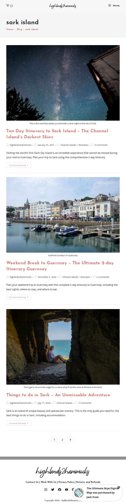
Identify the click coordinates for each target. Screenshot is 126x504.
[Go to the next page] (70, 440)
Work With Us (48, 482)
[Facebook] (60, 490)
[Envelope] (80, 490)
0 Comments (101, 144)
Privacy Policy (66, 482)
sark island (31, 29)
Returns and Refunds (88, 482)
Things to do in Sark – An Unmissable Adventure (58, 395)
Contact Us (32, 482)
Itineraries (83, 144)
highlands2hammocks (21, 144)
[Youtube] (66, 490)
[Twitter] (53, 490)
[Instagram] (46, 490)
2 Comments (102, 276)
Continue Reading (20, 164)
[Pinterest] (73, 490)
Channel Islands (68, 144)
